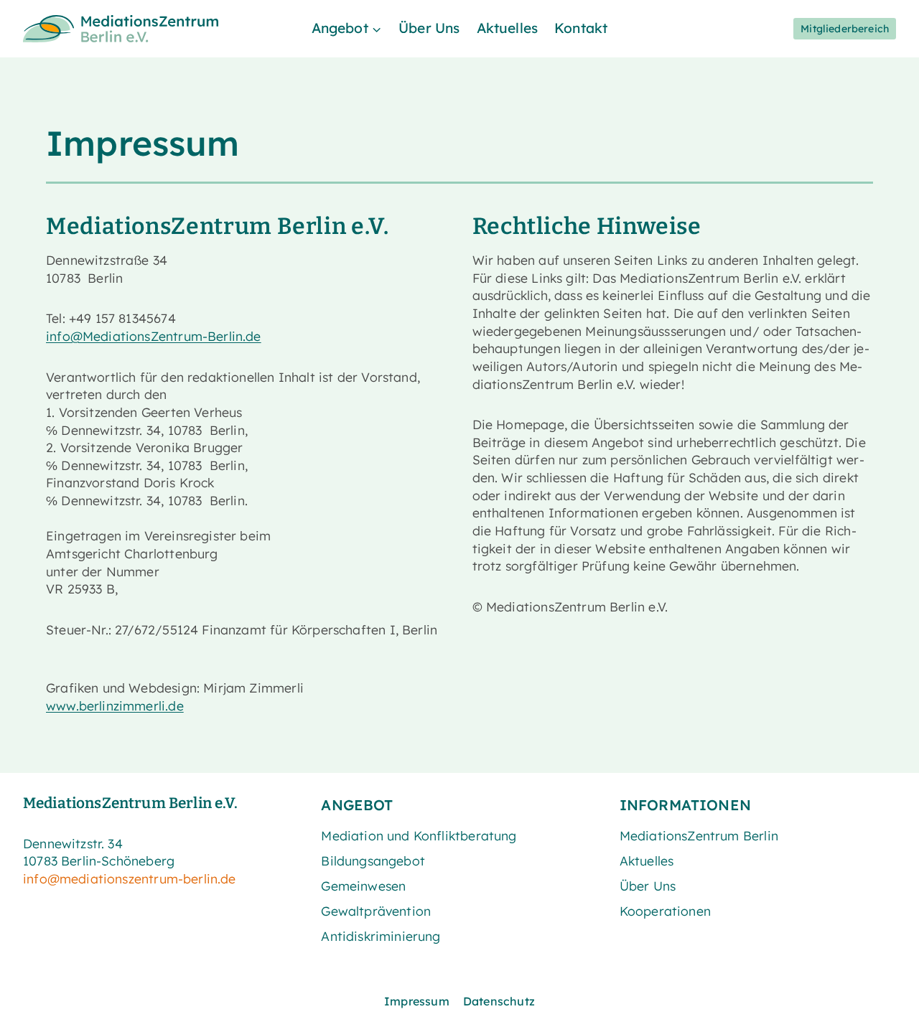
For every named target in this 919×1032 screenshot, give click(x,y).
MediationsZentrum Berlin (699, 835)
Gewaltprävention (376, 911)
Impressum (416, 1001)
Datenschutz (499, 1001)
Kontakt (580, 28)
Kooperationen (665, 911)
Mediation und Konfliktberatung (418, 835)
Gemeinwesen (363, 885)
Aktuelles (507, 28)
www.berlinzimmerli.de (115, 705)
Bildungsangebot (373, 860)
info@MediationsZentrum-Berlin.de (153, 336)
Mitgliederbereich (845, 28)
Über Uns (429, 28)
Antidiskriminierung (380, 936)
